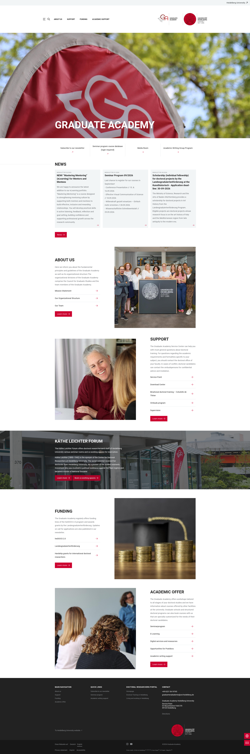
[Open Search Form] (49, 19)
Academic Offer (60, 702)
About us (58, 691)
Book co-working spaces (85, 478)
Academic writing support (99, 698)
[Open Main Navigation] (45, 19)
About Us (58, 19)
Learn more (62, 314)
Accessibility (81, 750)
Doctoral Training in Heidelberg (137, 695)
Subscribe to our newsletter (100, 691)
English (79, 744)
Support (71, 19)
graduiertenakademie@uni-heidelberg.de (178, 695)
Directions (166, 714)
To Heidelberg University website (67, 730)
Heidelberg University (236, 3)
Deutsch (73, 744)
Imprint (72, 750)
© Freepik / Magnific (165, 750)
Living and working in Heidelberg (137, 698)
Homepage (130, 691)
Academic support (100, 19)
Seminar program (97, 695)
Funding (83, 19)
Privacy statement (61, 750)
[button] (71, 687)
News (59, 235)
